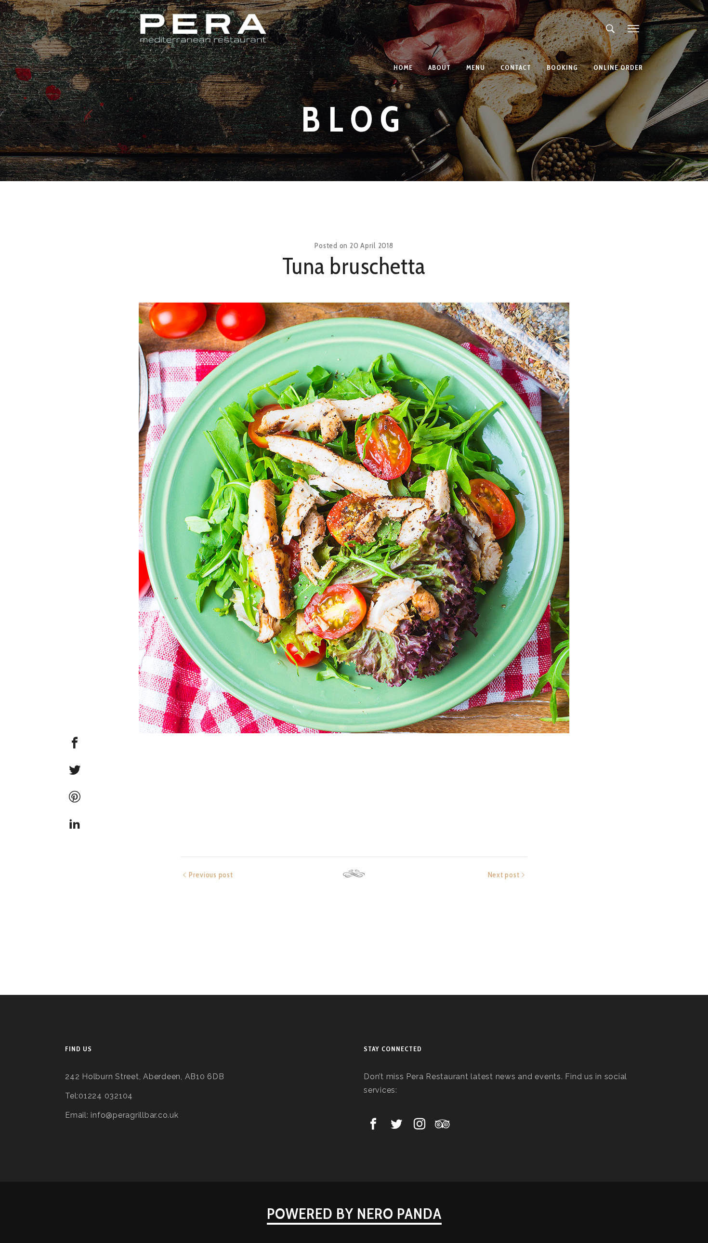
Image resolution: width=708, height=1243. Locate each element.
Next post (504, 874)
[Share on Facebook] (74, 743)
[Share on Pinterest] (74, 797)
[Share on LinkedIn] (74, 823)
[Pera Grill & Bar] (204, 29)
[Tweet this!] (74, 770)
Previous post (211, 874)
